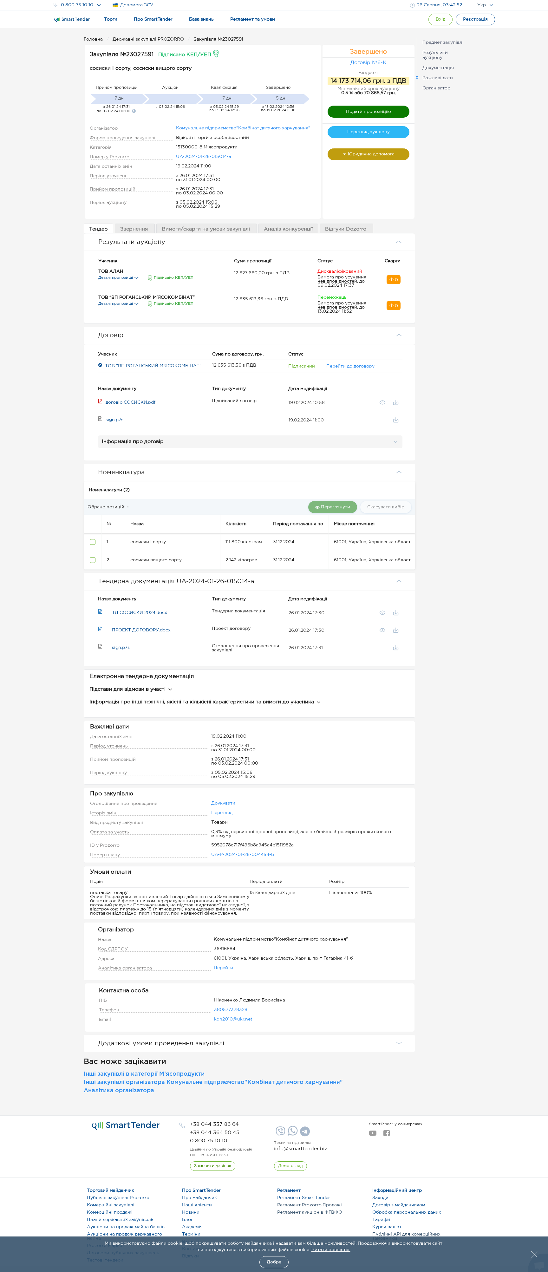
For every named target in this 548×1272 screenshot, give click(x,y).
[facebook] (386, 1135)
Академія (192, 1227)
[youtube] (372, 1135)
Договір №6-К (368, 62)
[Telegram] (304, 1133)
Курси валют (386, 1227)
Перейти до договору (350, 366)
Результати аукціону (435, 55)
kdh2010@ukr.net (233, 1019)
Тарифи (381, 1220)
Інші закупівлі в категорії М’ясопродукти (144, 1074)
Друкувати (223, 803)
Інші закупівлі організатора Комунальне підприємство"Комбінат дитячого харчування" (213, 1082)
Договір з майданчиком (398, 1205)
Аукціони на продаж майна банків (126, 1227)
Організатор (436, 88)
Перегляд (221, 813)
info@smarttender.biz (300, 1148)
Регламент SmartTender (303, 1198)
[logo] (125, 1125)
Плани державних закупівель (120, 1220)
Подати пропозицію (368, 112)
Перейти (223, 968)
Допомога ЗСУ (136, 5)
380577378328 (230, 1010)
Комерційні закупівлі (110, 1205)
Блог (187, 1220)
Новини (190, 1212)
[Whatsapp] (291, 1134)
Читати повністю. (330, 1250)
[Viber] (279, 1133)
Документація (438, 68)
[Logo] (72, 20)
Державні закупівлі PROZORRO (149, 39)
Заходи (380, 1198)
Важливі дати (437, 78)
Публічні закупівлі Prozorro (118, 1198)
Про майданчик (199, 1198)
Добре (274, 1262)
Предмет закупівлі (443, 42)
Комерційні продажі (110, 1212)
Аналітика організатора (119, 1090)
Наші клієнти (197, 1205)
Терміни (191, 1234)
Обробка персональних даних (406, 1212)
